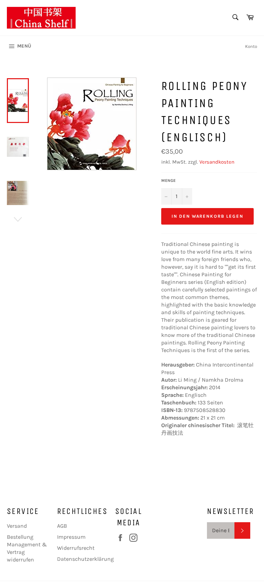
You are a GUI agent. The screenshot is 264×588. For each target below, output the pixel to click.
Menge (168, 180)
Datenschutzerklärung (85, 559)
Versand (17, 526)
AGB (62, 526)
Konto (251, 46)
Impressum (71, 537)
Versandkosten (216, 162)
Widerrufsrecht (76, 548)
